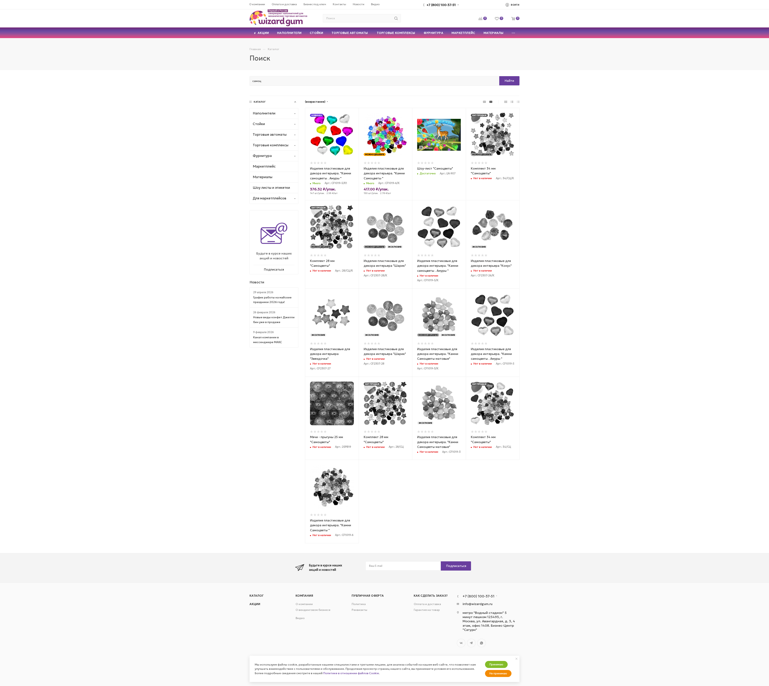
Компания (304, 595)
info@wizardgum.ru (477, 604)
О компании (304, 604)
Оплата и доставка (427, 604)
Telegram (471, 643)
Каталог (257, 595)
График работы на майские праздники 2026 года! (272, 300)
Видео (300, 618)
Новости (257, 282)
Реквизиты (359, 610)
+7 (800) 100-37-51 (441, 5)
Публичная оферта (368, 595)
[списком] (512, 101)
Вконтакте (461, 643)
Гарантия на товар (427, 610)
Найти (509, 81)
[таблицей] (518, 101)
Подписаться (456, 566)
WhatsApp (481, 643)
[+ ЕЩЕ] (513, 32)
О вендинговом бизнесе (313, 610)
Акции (255, 604)
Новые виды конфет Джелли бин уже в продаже (274, 319)
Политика (359, 604)
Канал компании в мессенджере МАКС (267, 339)
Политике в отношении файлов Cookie (351, 673)
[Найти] (396, 18)
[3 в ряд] (484, 101)
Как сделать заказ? (431, 595)
